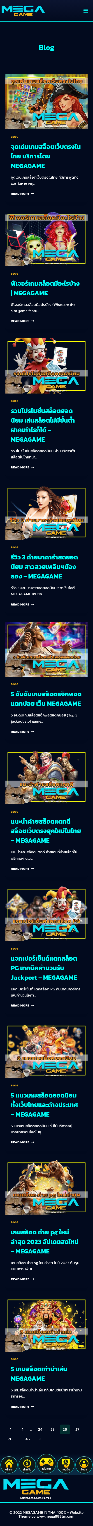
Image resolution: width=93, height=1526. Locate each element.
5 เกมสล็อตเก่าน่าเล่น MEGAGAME (39, 1373)
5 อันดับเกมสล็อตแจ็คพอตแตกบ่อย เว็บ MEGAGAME (46, 698)
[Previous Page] (10, 1429)
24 (40, 1429)
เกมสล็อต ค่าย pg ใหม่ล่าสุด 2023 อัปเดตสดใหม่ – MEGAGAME (45, 1241)
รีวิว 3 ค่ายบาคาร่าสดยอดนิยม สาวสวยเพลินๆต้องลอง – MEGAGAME (44, 566)
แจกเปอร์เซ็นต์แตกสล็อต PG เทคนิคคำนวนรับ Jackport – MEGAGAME (44, 968)
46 (28, 1439)
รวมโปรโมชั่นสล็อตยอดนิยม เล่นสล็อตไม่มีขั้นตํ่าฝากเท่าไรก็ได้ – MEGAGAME (43, 425)
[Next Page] (40, 1439)
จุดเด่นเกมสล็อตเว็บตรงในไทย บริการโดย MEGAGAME (46, 156)
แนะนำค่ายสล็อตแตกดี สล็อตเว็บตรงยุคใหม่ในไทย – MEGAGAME (46, 831)
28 (10, 1439)
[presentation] (46, 101)
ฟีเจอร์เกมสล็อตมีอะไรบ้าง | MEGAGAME (45, 288)
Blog (14, 137)
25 (53, 1429)
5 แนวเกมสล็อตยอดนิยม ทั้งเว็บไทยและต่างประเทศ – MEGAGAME (44, 1104)
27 (77, 1429)
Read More (22, 193)
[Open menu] (85, 10)
